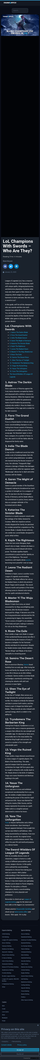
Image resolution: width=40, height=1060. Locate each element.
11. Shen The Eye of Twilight (19, 360)
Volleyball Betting (26, 952)
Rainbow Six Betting (8, 949)
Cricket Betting (25, 970)
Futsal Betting (25, 991)
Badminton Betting (26, 982)
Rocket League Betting (8, 976)
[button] (5, 266)
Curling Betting (25, 985)
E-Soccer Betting (7, 958)
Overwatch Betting (7, 964)
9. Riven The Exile (16, 354)
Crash (3, 1009)
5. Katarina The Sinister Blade (20, 343)
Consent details (6, 1045)
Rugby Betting (25, 973)
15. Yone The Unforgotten (18, 371)
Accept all (20, 1050)
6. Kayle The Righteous (17, 346)
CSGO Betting (6, 934)
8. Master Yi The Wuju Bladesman (21, 352)
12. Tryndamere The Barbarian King (21, 363)
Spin (3, 1006)
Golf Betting (24, 979)
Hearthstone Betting (8, 970)
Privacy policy (22, 1045)
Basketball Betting (26, 937)
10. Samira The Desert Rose (19, 357)
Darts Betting (25, 955)
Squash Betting (25, 988)
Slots (3, 1015)
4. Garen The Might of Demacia (20, 341)
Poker (3, 1021)
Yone (7, 823)
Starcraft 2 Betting (7, 952)
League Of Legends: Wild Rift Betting (10, 980)
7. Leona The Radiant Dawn (19, 349)
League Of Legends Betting (10, 940)
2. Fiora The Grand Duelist (18, 335)
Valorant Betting (6, 946)
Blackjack (4, 1018)
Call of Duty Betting (7, 961)
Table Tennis (24, 964)
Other (3, 987)
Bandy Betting (25, 994)
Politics (23, 997)
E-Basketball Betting (8, 984)
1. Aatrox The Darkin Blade (19, 332)
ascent (28, 560)
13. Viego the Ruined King (18, 366)
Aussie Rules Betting (27, 976)
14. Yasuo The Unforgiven (18, 368)
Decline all (20, 1054)
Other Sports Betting (27, 1000)
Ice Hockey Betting (26, 946)
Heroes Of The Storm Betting (10, 967)
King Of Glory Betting (8, 955)
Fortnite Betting (6, 973)
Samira (26, 665)
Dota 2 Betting (6, 943)
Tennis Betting (25, 949)
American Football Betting (28, 940)
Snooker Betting (25, 961)
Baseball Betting (26, 943)
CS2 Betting (5, 937)
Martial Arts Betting (26, 967)
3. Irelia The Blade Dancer (18, 338)
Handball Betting (26, 958)
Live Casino (5, 1012)
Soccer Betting (25, 934)
